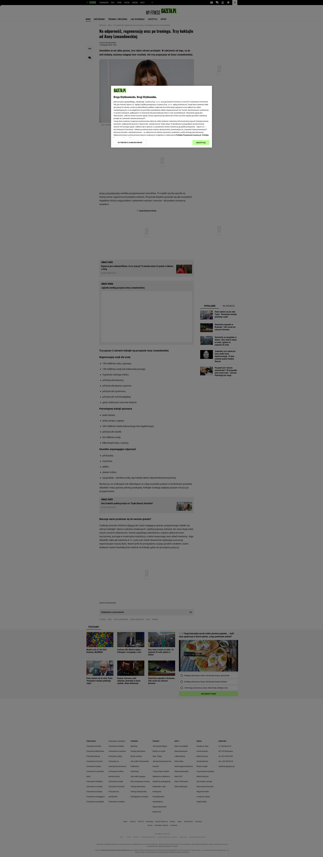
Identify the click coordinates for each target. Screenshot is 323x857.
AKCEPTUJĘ (201, 143)
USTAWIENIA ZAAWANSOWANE (130, 142)
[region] (161, 117)
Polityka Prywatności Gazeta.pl (188, 135)
